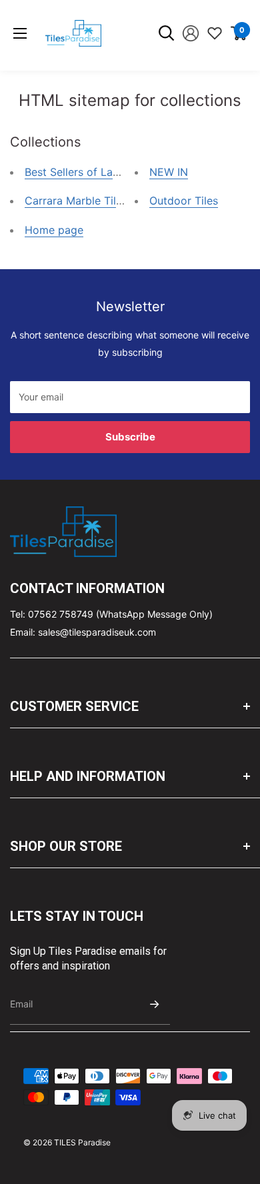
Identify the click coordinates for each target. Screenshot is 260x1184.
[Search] (167, 33)
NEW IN (168, 172)
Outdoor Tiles (183, 200)
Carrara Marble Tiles (76, 200)
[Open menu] (20, 33)
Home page (54, 230)
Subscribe (130, 436)
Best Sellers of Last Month (91, 172)
